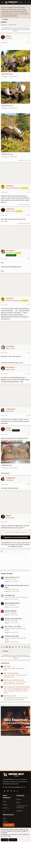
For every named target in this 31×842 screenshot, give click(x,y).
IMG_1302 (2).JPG (7, 74)
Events (5, 692)
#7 (29, 373)
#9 (29, 434)
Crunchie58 (8, 589)
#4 (29, 259)
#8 (29, 415)
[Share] (27, 42)
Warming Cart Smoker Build (13, 619)
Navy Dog (7, 613)
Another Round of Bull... (12, 636)
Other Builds (14, 620)
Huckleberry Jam (10, 595)
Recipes (18, 799)
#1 (29, 42)
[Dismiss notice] (28, 7)
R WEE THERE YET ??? (12, 577)
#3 (29, 215)
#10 (29, 484)
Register (5, 821)
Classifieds (19, 811)
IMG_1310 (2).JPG (7, 154)
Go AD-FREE (8, 825)
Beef (5, 670)
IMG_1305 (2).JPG (7, 105)
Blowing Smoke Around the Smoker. (14, 684)
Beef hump (7, 666)
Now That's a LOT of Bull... (13, 626)
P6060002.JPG (7, 465)
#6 (29, 352)
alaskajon (7, 620)
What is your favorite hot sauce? (14, 680)
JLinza (6, 605)
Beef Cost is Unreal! (10, 696)
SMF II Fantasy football (11, 673)
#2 (29, 192)
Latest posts (5, 663)
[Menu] (2, 2)
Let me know (17, 14)
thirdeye (7, 628)
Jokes (14, 579)
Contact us (6, 808)
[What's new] (25, 2)
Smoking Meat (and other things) (21, 806)
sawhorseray (8, 579)
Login (4, 818)
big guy (4, 24)
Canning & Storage (21, 597)
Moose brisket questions (12, 603)
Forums (5, 804)
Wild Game (15, 589)
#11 (29, 522)
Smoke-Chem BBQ (10, 597)
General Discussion (9, 677)
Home (4, 801)
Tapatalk (20, 362)
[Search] (29, 2)
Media (18, 802)
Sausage (13, 613)
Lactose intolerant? (11, 611)
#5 (29, 304)
